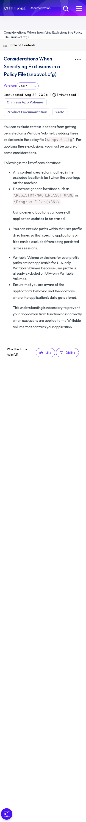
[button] (43, 45)
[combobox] (28, 86)
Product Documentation (27, 112)
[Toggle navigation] (79, 8)
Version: (10, 85)
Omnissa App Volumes (25, 102)
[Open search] (65, 8)
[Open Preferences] (6, 814)
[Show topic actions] (77, 59)
